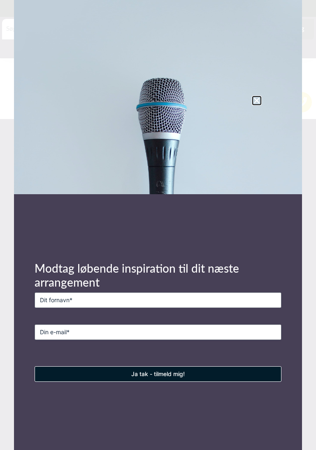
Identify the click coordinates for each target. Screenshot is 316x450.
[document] (158, 225)
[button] (256, 100)
